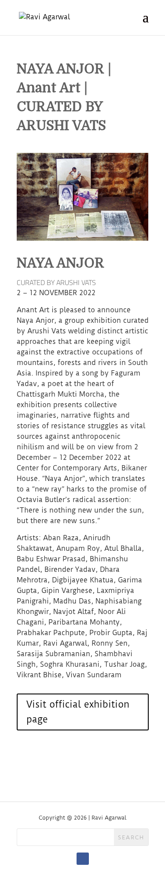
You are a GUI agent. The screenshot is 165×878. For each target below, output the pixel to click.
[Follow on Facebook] (83, 859)
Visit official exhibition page (77, 712)
